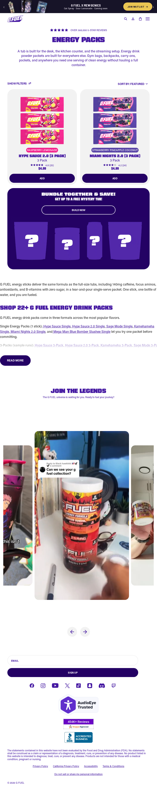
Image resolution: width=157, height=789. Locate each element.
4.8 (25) (49, 165)
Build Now (78, 210)
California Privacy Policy (66, 766)
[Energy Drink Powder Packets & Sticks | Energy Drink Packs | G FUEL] (15, 18)
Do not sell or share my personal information (78, 774)
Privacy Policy (40, 766)
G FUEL (20, 782)
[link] (42, 137)
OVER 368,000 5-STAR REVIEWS (89, 30)
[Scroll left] (72, 632)
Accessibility (91, 766)
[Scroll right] (85, 632)
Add (42, 178)
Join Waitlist (137, 6)
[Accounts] (132, 19)
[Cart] (140, 19)
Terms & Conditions (113, 766)
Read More (15, 360)
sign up (72, 672)
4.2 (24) (122, 165)
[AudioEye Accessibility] (78, 705)
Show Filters (17, 83)
